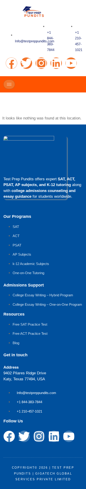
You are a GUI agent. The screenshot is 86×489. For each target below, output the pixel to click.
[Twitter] (26, 63)
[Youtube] (71, 63)
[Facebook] (11, 63)
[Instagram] (41, 63)
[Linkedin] (56, 63)
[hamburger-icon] (9, 84)
